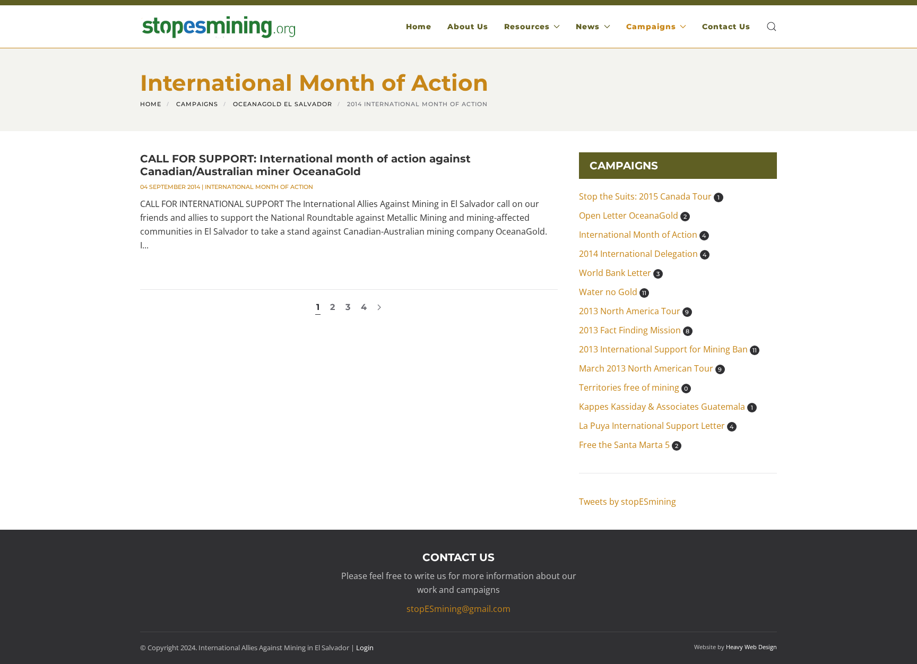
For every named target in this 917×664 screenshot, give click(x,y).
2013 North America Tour (634, 311)
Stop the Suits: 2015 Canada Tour (649, 196)
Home (418, 26)
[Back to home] (217, 26)
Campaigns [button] (651, 26)
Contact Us (726, 26)
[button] (771, 26)
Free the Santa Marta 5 (628, 445)
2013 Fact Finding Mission (634, 330)
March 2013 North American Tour (650, 368)
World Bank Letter (619, 273)
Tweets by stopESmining (627, 501)
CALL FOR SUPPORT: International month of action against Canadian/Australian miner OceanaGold (305, 165)
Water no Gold (612, 292)
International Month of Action (259, 187)
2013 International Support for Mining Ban (668, 349)
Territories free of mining (633, 387)
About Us (467, 26)
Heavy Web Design (751, 647)
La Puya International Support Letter (656, 426)
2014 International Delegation (643, 254)
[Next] (379, 307)
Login (365, 647)
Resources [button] (527, 26)
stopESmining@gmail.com (458, 609)
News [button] (588, 26)
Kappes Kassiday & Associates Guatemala (666, 406)
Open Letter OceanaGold (633, 215)
